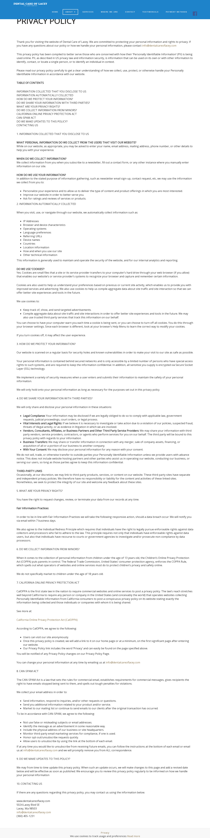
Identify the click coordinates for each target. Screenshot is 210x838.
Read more (133, 836)
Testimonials (150, 12)
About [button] (69, 12)
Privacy (105, 832)
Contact (130, 12)
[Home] (30, 4)
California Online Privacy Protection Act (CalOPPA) (47, 620)
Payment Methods (176, 12)
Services (88, 12)
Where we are (109, 12)
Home (55, 12)
